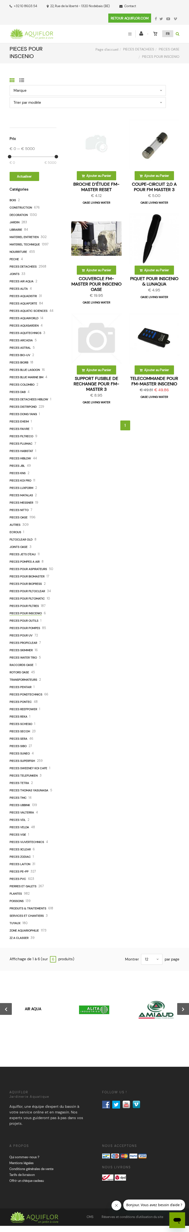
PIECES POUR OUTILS (24, 621)
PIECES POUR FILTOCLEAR (27, 591)
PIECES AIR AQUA (21, 281)
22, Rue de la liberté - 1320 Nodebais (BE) (80, 6)
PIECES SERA (18, 739)
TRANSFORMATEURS (23, 680)
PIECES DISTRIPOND (23, 407)
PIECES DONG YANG (23, 414)
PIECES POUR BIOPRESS (26, 584)
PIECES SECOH (20, 731)
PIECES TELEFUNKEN (24, 776)
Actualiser (24, 176)
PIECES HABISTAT (21, 451)
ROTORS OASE (19, 672)
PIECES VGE (18, 835)
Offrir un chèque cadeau (26, 1181)
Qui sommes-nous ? (24, 1157)
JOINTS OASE (19, 547)
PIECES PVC (18, 879)
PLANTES (16, 894)
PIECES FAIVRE (20, 429)
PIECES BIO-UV (20, 355)
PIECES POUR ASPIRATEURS (28, 569)
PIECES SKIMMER (21, 650)
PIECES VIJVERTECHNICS (27, 842)
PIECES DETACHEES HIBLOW (29, 399)
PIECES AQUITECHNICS (25, 333)
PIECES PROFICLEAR (23, 643)
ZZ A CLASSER (19, 938)
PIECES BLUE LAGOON (25, 370)
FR (168, 33)
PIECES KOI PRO (20, 480)
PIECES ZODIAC (20, 857)
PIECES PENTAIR (21, 687)
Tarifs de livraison (22, 1175)
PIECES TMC (18, 798)
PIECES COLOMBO (22, 385)
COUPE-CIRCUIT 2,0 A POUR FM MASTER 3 (154, 187)
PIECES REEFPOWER (23, 709)
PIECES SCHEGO (21, 724)
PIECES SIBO (18, 746)
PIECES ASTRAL (20, 348)
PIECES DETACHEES (138, 49)
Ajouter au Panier (98, 176)
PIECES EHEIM (19, 421)
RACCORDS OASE (21, 665)
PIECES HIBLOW (20, 458)
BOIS (13, 200)
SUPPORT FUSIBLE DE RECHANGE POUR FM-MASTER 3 (96, 384)
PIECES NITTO (19, 510)
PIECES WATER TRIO (23, 658)
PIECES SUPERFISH (22, 761)
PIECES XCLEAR (20, 849)
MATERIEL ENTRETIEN (24, 237)
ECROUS (15, 532)
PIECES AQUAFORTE (23, 303)
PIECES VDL (18, 820)
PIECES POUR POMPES (25, 628)
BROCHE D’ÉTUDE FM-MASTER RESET (96, 187)
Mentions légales (21, 1163)
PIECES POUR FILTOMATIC (27, 599)
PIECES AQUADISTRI (23, 296)
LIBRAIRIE (16, 230)
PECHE (14, 259)
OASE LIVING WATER (96, 203)
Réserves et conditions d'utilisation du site (132, 1217)
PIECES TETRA (19, 783)
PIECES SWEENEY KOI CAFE (28, 768)
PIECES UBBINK (20, 805)
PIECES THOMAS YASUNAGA (29, 790)
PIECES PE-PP (19, 871)
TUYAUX (15, 923)
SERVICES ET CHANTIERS (27, 916)
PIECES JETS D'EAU (23, 554)
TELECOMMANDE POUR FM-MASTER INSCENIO (154, 381)
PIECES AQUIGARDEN (24, 326)
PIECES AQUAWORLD (24, 318)
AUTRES (15, 525)
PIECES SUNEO (20, 753)
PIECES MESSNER (21, 503)
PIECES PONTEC (21, 702)
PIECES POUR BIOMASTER (27, 576)
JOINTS (14, 274)
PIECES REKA (18, 717)
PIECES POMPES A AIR (25, 562)
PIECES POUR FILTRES (24, 606)
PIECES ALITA (19, 289)
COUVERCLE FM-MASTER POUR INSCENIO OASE (96, 284)
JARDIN (14, 222)
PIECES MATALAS (21, 495)
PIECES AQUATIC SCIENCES (28, 311)
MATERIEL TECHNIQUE (25, 244)
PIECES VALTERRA (22, 812)
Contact (130, 6)
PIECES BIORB (19, 362)
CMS (90, 1217)
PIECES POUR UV (21, 635)
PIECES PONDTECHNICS (26, 694)
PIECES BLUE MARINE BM (26, 377)
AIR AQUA (33, 1009)
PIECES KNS (18, 473)
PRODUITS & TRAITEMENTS (28, 908)
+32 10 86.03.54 (25, 6)
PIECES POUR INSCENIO (26, 613)
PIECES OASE (169, 49)
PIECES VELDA (19, 827)
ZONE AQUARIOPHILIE (24, 930)
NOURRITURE (18, 252)
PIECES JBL (17, 466)
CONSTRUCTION (21, 208)
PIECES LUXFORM (21, 488)
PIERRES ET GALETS (23, 886)
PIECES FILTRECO (21, 436)
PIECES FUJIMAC (21, 444)
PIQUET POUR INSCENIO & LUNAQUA (154, 281)
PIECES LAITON (20, 864)
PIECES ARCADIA (21, 340)
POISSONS (17, 901)
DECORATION (19, 215)
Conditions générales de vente (31, 1169)
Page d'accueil (106, 49)
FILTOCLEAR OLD (21, 539)
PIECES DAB (18, 392)
